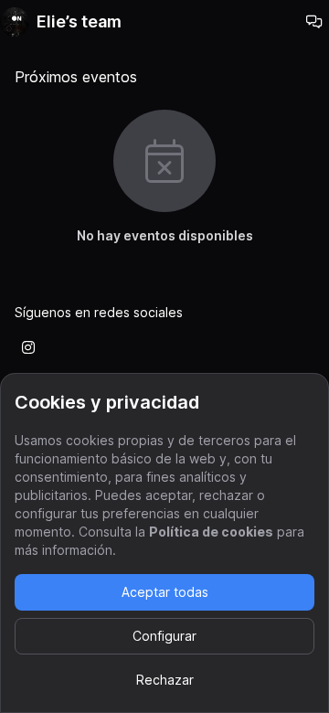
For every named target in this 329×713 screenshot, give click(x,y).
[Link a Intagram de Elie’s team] (28, 347)
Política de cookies (211, 531)
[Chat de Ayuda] (314, 22)
